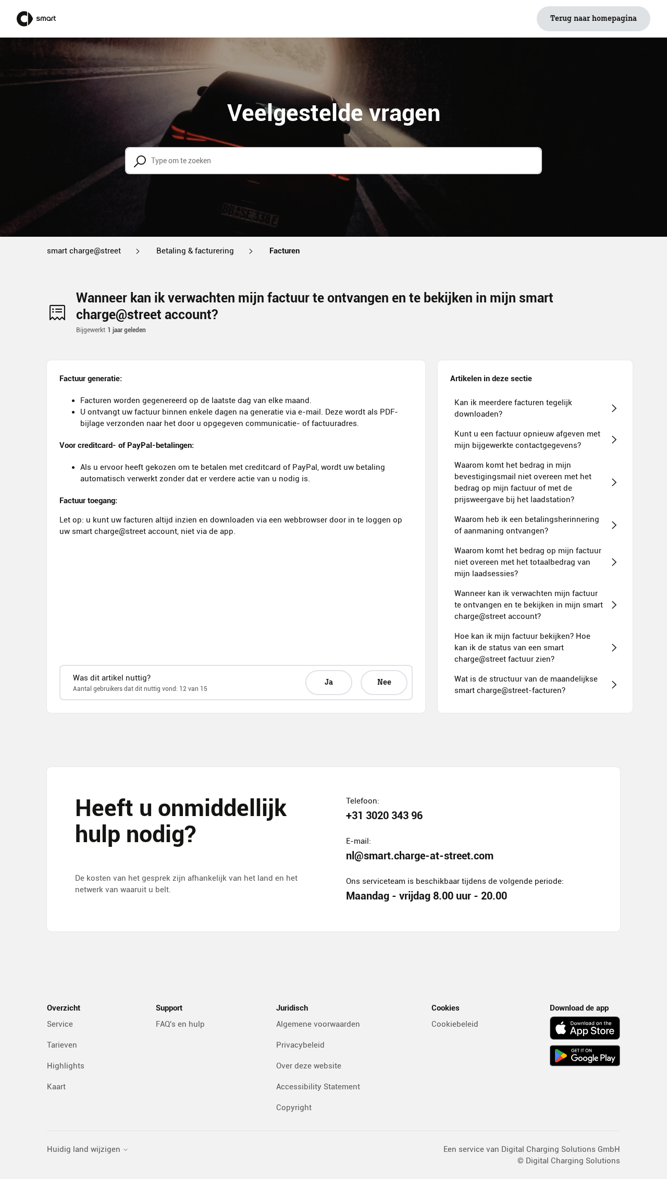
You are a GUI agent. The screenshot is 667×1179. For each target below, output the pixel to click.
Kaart (56, 1086)
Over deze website (308, 1066)
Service (60, 1024)
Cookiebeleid (454, 1024)
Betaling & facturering (195, 251)
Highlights (65, 1066)
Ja (329, 682)
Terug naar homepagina (593, 18)
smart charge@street (84, 251)
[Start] (36, 19)
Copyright (294, 1107)
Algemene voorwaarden (318, 1024)
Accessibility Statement (318, 1086)
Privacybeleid (300, 1045)
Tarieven (62, 1045)
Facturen (284, 251)
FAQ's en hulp (180, 1024)
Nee (384, 682)
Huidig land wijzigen (84, 1149)
